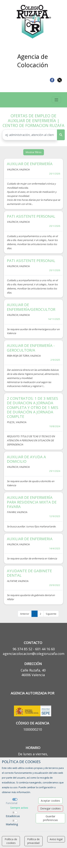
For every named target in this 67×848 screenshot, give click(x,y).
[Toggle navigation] (56, 100)
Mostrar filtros (34, 152)
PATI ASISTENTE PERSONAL (31, 216)
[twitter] (59, 79)
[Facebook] (52, 79)
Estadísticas (13, 816)
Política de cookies (11, 841)
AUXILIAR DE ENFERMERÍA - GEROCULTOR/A (31, 347)
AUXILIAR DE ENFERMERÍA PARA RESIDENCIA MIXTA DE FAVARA (32, 502)
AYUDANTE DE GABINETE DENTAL (29, 573)
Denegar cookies (50, 808)
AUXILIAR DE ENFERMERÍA (29, 163)
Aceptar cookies (50, 800)
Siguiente (51, 613)
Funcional (11, 803)
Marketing (12, 824)
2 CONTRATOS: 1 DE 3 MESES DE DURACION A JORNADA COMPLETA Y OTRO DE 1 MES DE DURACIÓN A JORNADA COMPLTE (32, 407)
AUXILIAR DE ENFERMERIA (29, 538)
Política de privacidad (33, 841)
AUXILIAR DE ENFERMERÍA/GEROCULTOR (31, 307)
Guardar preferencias (50, 818)
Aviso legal (56, 839)
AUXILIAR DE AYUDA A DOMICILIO (26, 459)
